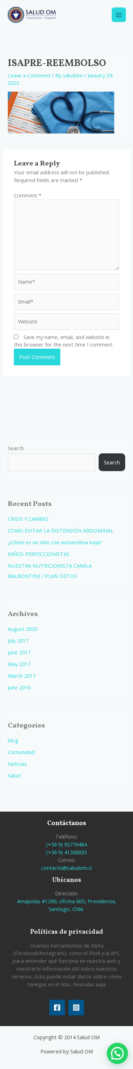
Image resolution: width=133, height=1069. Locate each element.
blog (13, 740)
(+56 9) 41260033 (66, 852)
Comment (27, 195)
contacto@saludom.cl (66, 867)
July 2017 (18, 640)
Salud (14, 775)
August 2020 (22, 628)
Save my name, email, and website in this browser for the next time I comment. (63, 340)
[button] (117, 1053)
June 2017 (19, 652)
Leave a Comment (29, 75)
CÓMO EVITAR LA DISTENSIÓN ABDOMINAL (60, 530)
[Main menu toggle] (119, 14)
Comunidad (21, 752)
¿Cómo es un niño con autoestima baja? (55, 542)
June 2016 (19, 687)
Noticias (17, 763)
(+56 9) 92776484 (66, 844)
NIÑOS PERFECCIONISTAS (39, 553)
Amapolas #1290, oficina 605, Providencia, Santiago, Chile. (66, 905)
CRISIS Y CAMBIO (28, 518)
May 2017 (19, 663)
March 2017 (21, 675)
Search (16, 448)
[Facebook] (57, 1007)
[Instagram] (76, 1007)
